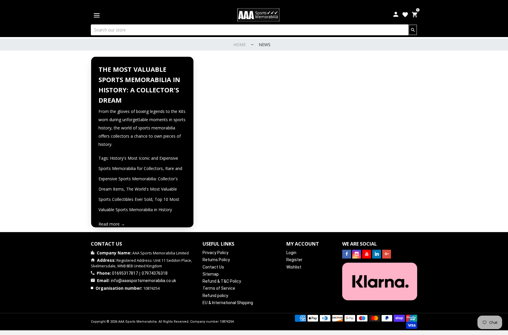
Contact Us (213, 267)
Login (291, 252)
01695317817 (125, 273)
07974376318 (155, 273)
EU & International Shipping (228, 302)
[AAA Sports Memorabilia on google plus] (386, 254)
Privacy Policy (215, 252)
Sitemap (211, 274)
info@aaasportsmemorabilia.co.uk (143, 280)
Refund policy (215, 295)
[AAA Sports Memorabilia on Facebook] (346, 254)
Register (294, 259)
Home (239, 44)
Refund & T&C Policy (222, 281)
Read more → (111, 224)
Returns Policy (216, 259)
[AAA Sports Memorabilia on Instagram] (356, 254)
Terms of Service (219, 288)
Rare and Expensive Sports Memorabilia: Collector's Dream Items (140, 179)
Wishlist (293, 267)
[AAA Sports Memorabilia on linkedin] (376, 254)
